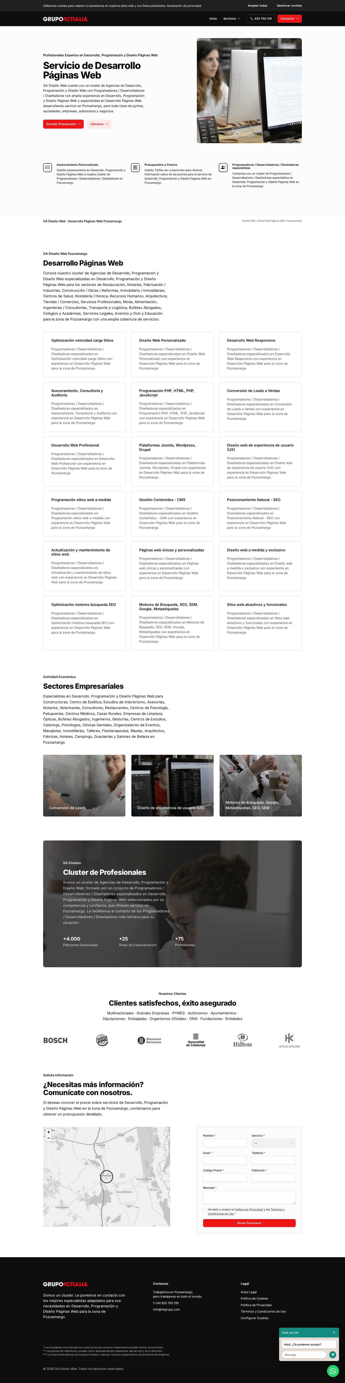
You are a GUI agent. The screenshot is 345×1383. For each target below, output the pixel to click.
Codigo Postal (213, 1170)
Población (259, 1170)
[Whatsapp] (333, 1371)
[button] (107, 1177)
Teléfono (258, 1153)
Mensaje (210, 1187)
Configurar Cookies (255, 1318)
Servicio (258, 1135)
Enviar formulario (249, 1223)
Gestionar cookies (289, 5)
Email (207, 1153)
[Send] (332, 1354)
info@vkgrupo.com (166, 1309)
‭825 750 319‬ (263, 18)
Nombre (209, 1135)
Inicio (213, 18)
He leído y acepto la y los (246, 1211)
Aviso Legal (249, 1292)
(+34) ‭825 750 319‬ (165, 1303)
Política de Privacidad (249, 1209)
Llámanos (97, 124)
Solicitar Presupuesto (61, 124)
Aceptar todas (257, 5)
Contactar (287, 18)
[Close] (334, 1332)
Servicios (229, 18)
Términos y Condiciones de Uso (263, 1311)
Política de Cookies (254, 1298)
